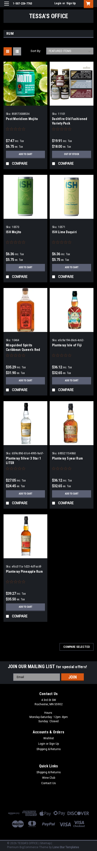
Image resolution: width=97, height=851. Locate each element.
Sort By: (36, 51)
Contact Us (48, 783)
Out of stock (71, 154)
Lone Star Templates (66, 847)
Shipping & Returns (48, 749)
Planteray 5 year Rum (67, 458)
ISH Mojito (13, 232)
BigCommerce (29, 847)
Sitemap (45, 843)
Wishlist (48, 738)
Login (57, 3)
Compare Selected (76, 647)
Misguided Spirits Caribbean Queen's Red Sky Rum (23, 349)
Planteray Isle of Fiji (67, 345)
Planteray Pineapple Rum (24, 571)
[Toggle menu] (6, 6)
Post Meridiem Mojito (22, 119)
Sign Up (71, 3)
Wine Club (48, 777)
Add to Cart (25, 154)
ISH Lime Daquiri (64, 232)
